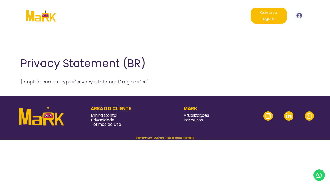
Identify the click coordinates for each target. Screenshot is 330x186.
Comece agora (268, 15)
